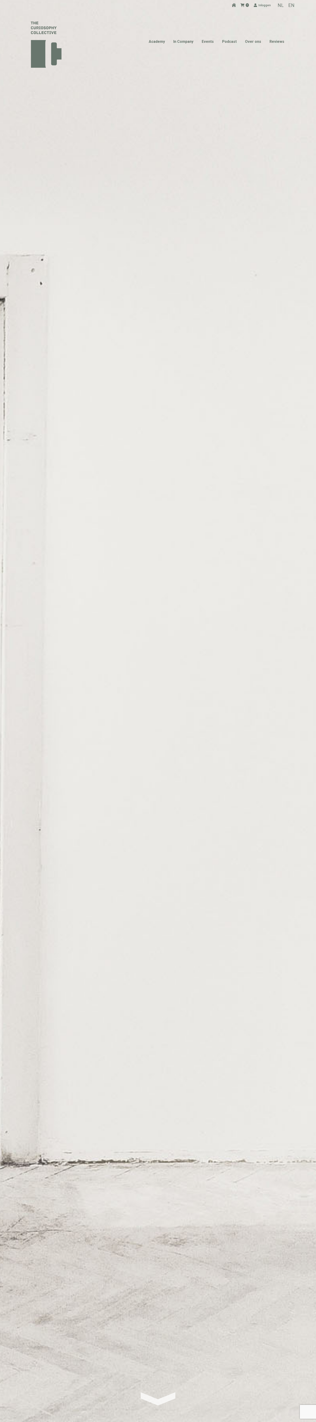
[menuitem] (280, 5)
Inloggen (264, 5)
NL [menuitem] (281, 5)
